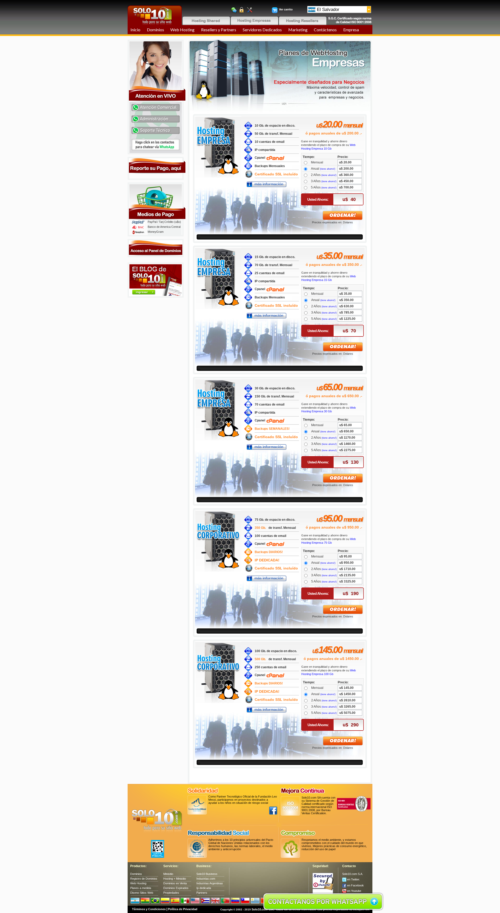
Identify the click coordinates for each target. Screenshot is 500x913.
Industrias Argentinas (209, 883)
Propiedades (171, 892)
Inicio (135, 29)
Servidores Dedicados (262, 29)
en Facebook (355, 885)
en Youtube (353, 890)
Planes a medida (140, 888)
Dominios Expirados (176, 888)
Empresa (351, 29)
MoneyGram (156, 231)
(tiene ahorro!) (327, 169)
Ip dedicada (203, 888)
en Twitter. (353, 879)
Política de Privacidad (182, 909)
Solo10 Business (206, 873)
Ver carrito (286, 9)
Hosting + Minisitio (174, 878)
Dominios (155, 29)
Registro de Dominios (143, 878)
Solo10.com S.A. (352, 873)
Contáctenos (325, 29)
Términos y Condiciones (149, 909)
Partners (201, 892)
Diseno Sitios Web (141, 892)
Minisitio (168, 873)
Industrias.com (205, 878)
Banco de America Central (164, 226)
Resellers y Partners (218, 29)
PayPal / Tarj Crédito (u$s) (164, 221)
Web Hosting (182, 29)
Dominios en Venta (175, 883)
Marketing (298, 29)
